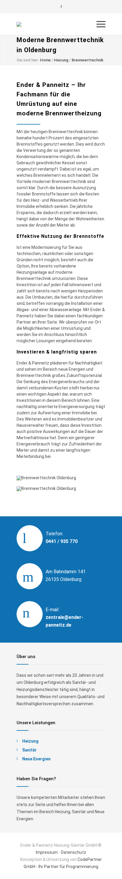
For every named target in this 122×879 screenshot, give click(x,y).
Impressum (47, 852)
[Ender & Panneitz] (57, 24)
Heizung (61, 60)
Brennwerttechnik (87, 60)
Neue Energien (36, 759)
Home (45, 60)
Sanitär (29, 750)
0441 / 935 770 (62, 541)
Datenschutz (73, 852)
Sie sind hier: (28, 60)
